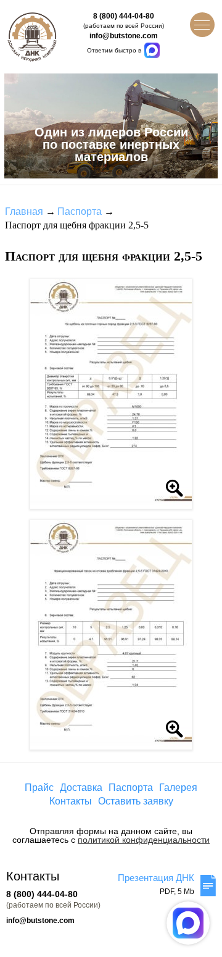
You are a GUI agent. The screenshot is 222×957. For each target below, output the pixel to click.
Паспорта (79, 211)
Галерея (178, 787)
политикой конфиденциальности (144, 840)
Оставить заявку (135, 801)
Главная (24, 211)
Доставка (81, 787)
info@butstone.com (123, 35)
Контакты (70, 801)
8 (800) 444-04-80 (123, 16)
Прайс (39, 787)
